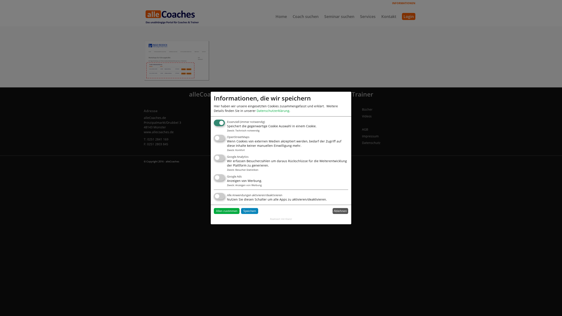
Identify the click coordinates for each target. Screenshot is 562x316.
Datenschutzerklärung (273, 111)
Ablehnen (340, 211)
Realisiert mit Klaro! (281, 219)
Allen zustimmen (226, 211)
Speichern (249, 211)
